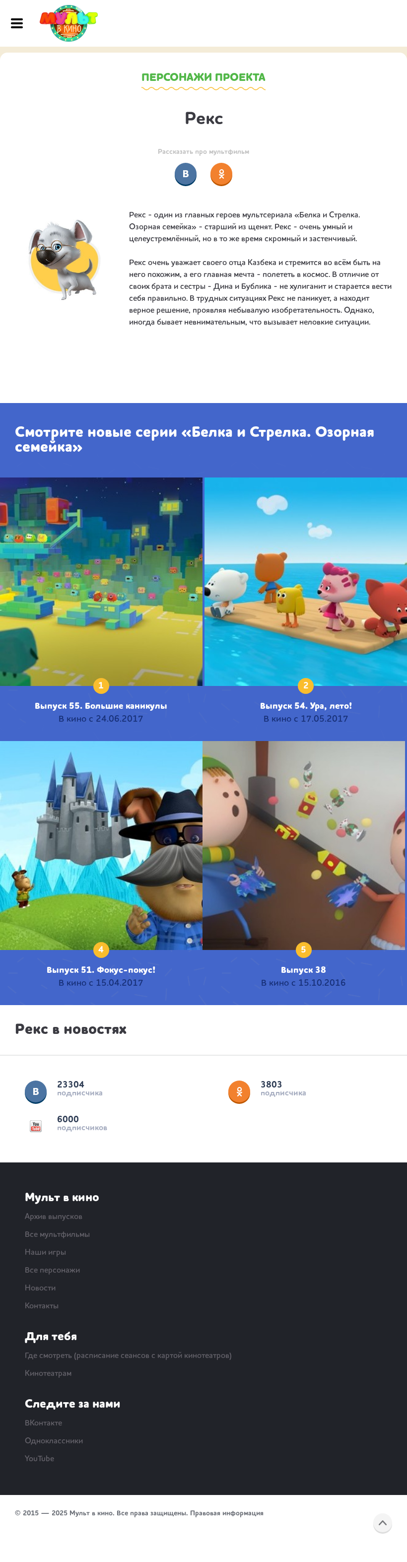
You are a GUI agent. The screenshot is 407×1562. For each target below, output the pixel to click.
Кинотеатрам (48, 1374)
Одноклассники (239, 1091)
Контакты (42, 1306)
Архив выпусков (53, 1217)
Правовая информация (227, 1513)
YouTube (36, 1126)
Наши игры (45, 1253)
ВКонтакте (36, 1091)
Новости (40, 1288)
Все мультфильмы (57, 1235)
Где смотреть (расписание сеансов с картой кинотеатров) (128, 1356)
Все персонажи (52, 1271)
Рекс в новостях (71, 1029)
